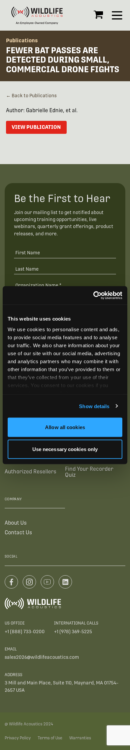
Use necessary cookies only (65, 449)
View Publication (36, 127)
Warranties (80, 738)
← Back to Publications (31, 95)
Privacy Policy (18, 738)
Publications (22, 40)
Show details (94, 406)
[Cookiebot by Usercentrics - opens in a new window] (93, 295)
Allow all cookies (65, 427)
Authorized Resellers (30, 471)
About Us (16, 523)
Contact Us (18, 532)
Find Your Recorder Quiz (89, 472)
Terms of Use (50, 738)
